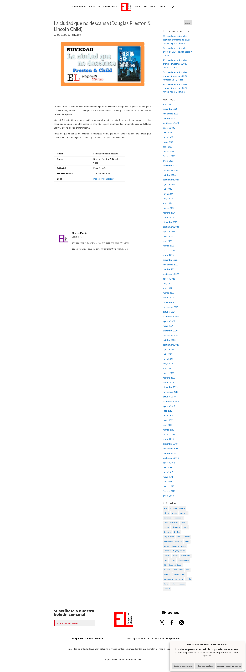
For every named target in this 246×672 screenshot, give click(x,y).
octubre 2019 (169, 396)
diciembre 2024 (170, 165)
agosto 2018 (169, 462)
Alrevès (174, 513)
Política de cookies (148, 638)
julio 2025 (167, 132)
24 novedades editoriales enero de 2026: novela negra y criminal (177, 52)
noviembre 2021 (170, 307)
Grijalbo (177, 532)
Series (138, 7)
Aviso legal (132, 638)
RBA (165, 565)
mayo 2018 (168, 477)
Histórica (186, 537)
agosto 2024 (169, 184)
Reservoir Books (175, 565)
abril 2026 (167, 104)
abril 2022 (167, 288)
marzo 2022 (168, 292)
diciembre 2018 (170, 443)
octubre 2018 (169, 453)
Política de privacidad (170, 638)
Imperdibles (109, 7)
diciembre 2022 (170, 260)
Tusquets (181, 584)
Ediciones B (176, 527)
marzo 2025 (168, 151)
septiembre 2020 (171, 344)
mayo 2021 (168, 326)
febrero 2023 (169, 250)
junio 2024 (168, 194)
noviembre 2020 (170, 335)
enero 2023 (168, 255)
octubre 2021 (169, 311)
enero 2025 (168, 160)
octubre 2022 (169, 269)
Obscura (167, 555)
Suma (166, 584)
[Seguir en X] (162, 622)
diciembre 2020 (170, 330)
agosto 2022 (169, 278)
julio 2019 (167, 410)
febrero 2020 (169, 377)
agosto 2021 (169, 321)
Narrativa (167, 551)
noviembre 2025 (170, 113)
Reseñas (93, 7)
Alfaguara (173, 508)
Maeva (166, 546)
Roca (187, 570)
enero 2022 (168, 297)
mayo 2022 (168, 283)
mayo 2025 (168, 142)
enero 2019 (168, 439)
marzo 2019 (168, 429)
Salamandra (168, 579)
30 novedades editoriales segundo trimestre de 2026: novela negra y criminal (176, 40)
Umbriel (167, 589)
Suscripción (149, 7)
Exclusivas (167, 532)
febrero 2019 (169, 434)
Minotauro (175, 546)
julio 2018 (167, 467)
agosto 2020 (169, 349)
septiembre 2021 (171, 316)
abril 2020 (167, 368)
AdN (165, 508)
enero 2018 (168, 495)
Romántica (168, 574)
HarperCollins (169, 537)
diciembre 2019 (170, 387)
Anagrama (183, 513)
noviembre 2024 (170, 170)
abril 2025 (167, 146)
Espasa (185, 527)
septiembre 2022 (171, 274)
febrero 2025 (169, 156)
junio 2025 (168, 137)
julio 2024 (167, 189)
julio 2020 (167, 354)
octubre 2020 (169, 340)
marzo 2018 (168, 486)
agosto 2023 (169, 231)
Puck (165, 560)
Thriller (173, 584)
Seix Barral (179, 579)
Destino (184, 523)
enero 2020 (168, 382)
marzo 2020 (168, 373)
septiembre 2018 (171, 458)
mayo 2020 (168, 363)
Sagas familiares (180, 574)
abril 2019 (167, 425)
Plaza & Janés (186, 555)
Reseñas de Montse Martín (173, 570)
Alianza (166, 513)
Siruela (188, 579)
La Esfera (178, 541)
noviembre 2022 (170, 264)
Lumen (187, 541)
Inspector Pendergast (103, 178)
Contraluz (167, 518)
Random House (183, 560)
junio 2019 (168, 415)
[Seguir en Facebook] (171, 622)
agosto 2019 (169, 406)
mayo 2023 (168, 236)
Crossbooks (178, 518)
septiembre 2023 (171, 226)
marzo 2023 (168, 245)
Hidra (179, 537)
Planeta (175, 555)
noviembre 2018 (170, 448)
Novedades (77, 7)
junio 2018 (168, 472)
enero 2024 (168, 217)
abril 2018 (167, 481)
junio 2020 (168, 359)
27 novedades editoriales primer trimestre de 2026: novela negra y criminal (175, 88)
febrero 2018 (169, 491)
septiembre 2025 (171, 123)
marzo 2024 (168, 208)
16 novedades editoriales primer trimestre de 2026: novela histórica (175, 64)
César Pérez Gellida (171, 523)
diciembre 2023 (170, 222)
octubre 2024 (169, 175)
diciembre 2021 (170, 302)
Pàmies (172, 560)
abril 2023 (167, 241)
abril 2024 (167, 203)
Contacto (163, 7)
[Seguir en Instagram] (181, 622)
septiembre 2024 (171, 179)
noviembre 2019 (170, 392)
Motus (183, 546)
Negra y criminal (179, 551)
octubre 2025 (169, 118)
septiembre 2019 (171, 401)
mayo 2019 (168, 420)
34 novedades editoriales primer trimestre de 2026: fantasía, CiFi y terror (175, 76)
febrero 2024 (169, 212)
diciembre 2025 (170, 109)
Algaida (182, 508)
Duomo (166, 527)
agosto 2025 (169, 128)
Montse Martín (63, 35)
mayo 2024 (168, 198)
